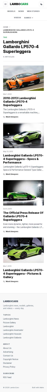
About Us (7, 348)
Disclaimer (7, 363)
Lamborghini (8, 326)
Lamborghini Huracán (12, 334)
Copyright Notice (10, 359)
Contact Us (8, 356)
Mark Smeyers (12, 117)
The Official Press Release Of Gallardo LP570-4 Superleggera (23, 216)
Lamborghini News (11, 319)
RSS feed (7, 377)
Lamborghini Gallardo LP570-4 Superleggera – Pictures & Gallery (23, 273)
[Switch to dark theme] (41, 4)
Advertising (8, 352)
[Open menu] (5, 4)
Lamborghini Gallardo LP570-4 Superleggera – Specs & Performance (23, 159)
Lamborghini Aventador (13, 330)
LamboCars (10, 301)
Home (5, 27)
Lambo (19, 4)
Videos (17, 18)
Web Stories (33, 11)
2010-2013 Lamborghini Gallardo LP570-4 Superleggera (19, 101)
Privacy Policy (9, 367)
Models (11, 11)
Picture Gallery (9, 322)
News (21, 11)
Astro (42, 387)
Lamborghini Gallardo (12, 337)
